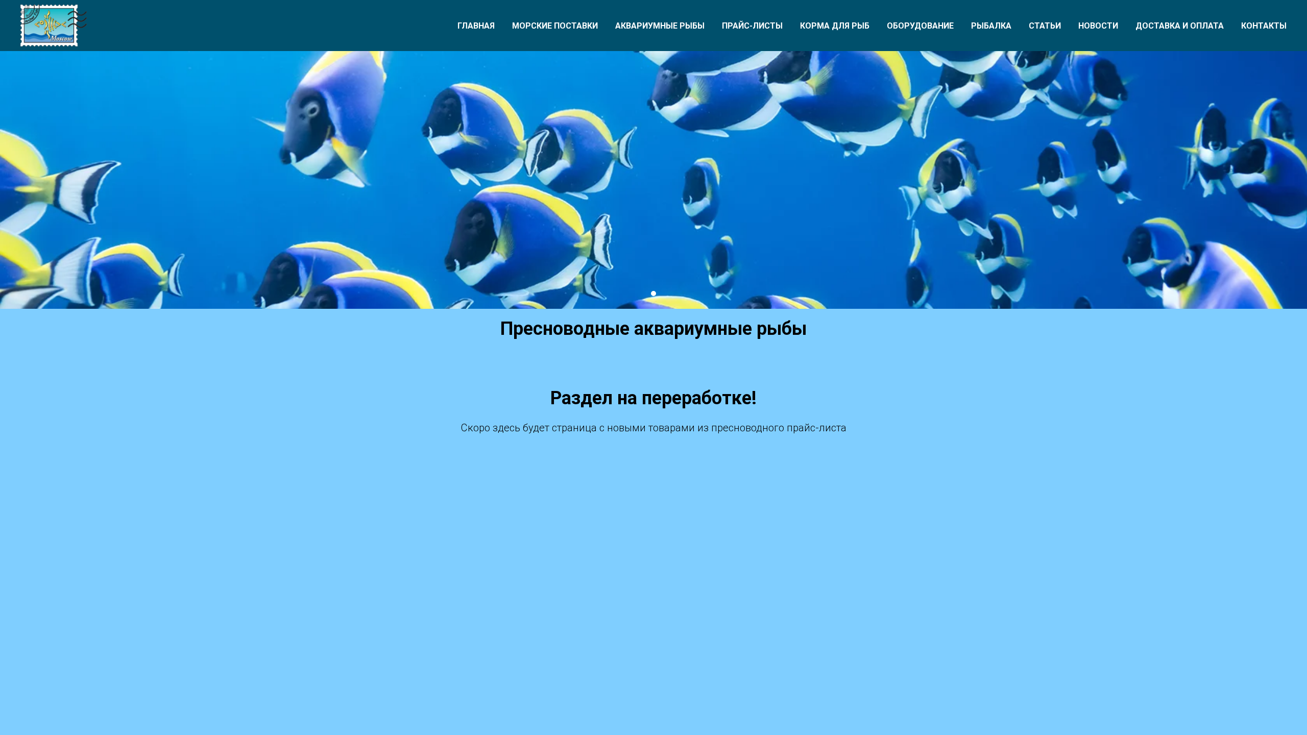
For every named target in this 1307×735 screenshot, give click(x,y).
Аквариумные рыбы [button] (660, 26)
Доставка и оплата (1179, 26)
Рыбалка (991, 26)
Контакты (1264, 26)
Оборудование (920, 26)
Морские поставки (555, 26)
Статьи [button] (1045, 26)
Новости (1098, 26)
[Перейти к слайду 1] (653, 293)
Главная (476, 26)
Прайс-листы (752, 26)
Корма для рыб (834, 26)
